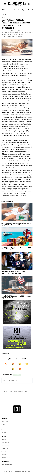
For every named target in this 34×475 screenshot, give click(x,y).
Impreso (4, 454)
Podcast (4, 451)
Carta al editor (5, 445)
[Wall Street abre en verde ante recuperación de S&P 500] (17, 261)
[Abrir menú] (5, 4)
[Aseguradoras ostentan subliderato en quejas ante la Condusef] (17, 212)
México (3, 424)
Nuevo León (5, 421)
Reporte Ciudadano (7, 457)
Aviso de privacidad (7, 464)
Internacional (5, 427)
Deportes (4, 432)
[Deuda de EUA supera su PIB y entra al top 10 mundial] (17, 285)
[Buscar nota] (29, 4)
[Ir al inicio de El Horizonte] (17, 4)
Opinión (4, 439)
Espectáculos (5, 442)
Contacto (4, 467)
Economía (4, 430)
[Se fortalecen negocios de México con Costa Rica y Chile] (17, 236)
